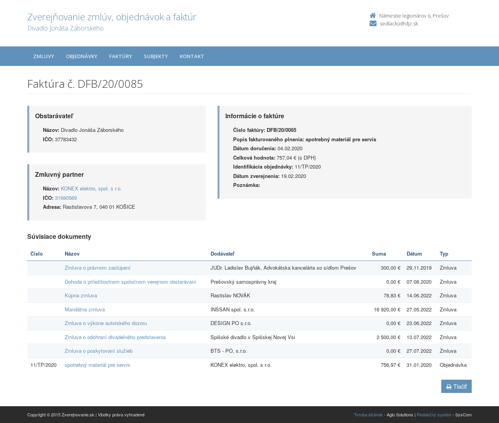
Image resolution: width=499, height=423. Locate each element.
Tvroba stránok (368, 414)
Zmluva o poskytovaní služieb (99, 350)
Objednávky (81, 56)
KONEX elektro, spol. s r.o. (91, 188)
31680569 (66, 197)
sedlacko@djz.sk (399, 23)
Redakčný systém (434, 414)
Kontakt (192, 56)
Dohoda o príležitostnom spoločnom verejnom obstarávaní (130, 281)
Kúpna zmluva (81, 295)
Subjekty (156, 56)
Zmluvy (43, 56)
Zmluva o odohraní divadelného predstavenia (115, 337)
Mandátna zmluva (85, 309)
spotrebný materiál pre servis (97, 364)
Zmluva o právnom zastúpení (98, 267)
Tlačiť (460, 386)
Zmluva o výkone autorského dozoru (106, 323)
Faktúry (120, 56)
